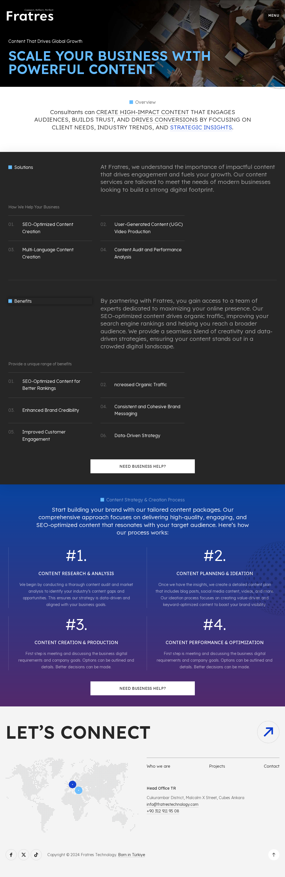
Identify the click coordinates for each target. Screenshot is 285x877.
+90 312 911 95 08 (163, 811)
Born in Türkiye (131, 854)
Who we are (158, 766)
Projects (217, 766)
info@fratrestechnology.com (172, 804)
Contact (271, 766)
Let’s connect (78, 732)
